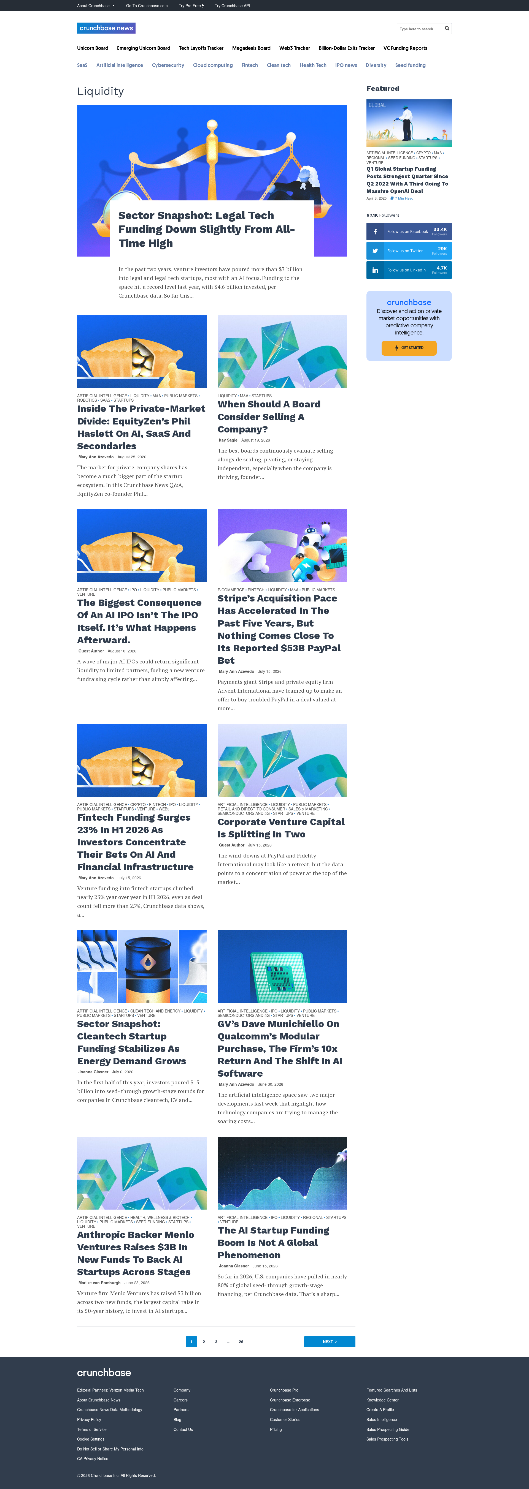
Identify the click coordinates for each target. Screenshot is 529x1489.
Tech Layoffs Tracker (201, 48)
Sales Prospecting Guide (387, 1429)
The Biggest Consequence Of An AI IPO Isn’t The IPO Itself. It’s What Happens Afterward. (139, 621)
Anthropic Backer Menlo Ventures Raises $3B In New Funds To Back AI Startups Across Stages (135, 1253)
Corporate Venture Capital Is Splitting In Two (281, 828)
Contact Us (183, 1429)
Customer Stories (285, 1419)
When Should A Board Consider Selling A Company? (269, 416)
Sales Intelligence (381, 1419)
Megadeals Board (251, 48)
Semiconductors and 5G (244, 813)
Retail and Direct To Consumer (251, 809)
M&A (157, 396)
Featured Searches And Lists (391, 1390)
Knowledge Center (382, 1400)
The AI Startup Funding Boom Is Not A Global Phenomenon (273, 1242)
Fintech (250, 65)
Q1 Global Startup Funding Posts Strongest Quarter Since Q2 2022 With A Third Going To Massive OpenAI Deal (407, 180)
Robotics (87, 400)
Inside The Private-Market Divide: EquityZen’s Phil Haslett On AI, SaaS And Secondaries (141, 427)
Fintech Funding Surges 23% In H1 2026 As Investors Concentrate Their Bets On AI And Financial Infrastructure (135, 842)
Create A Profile (380, 1409)
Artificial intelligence (119, 65)
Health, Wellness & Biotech (160, 1217)
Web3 (164, 809)
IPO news (346, 65)
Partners (181, 1409)
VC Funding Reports (405, 48)
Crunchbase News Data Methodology (109, 1409)
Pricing (276, 1429)
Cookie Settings (90, 1439)
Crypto (138, 804)
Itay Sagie (228, 440)
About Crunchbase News (98, 1400)
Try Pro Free (190, 5)
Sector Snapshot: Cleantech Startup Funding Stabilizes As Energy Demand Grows (131, 1042)
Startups (124, 400)
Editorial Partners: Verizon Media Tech (110, 1390)
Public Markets (181, 396)
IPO (133, 590)
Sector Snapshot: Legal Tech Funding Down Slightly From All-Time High (206, 229)
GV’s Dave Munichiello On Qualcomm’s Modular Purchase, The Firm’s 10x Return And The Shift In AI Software (280, 1048)
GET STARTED (412, 348)
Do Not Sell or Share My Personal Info (110, 1449)
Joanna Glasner (93, 1071)
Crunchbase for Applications (294, 1409)
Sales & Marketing (308, 809)
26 (241, 1341)
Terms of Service (92, 1429)
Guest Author (91, 651)
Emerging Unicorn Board (143, 48)
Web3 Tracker (294, 48)
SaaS (82, 65)
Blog (177, 1419)
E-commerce (231, 590)
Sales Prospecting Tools (387, 1439)
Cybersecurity (168, 65)
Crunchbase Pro (284, 1390)
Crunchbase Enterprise (290, 1400)
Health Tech (313, 65)
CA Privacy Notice (92, 1458)
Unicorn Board (92, 48)
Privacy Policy (89, 1419)
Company (182, 1390)
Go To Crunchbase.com (147, 5)
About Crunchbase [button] (93, 5)
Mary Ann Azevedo (96, 456)
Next (328, 1341)
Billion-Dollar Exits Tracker (347, 48)
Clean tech (279, 65)
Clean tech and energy (155, 1011)
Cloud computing (213, 65)
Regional (313, 1217)
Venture (86, 594)
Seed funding (410, 65)
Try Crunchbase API (232, 5)
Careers (181, 1400)
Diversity (376, 65)
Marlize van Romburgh (100, 1282)
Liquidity (139, 396)
